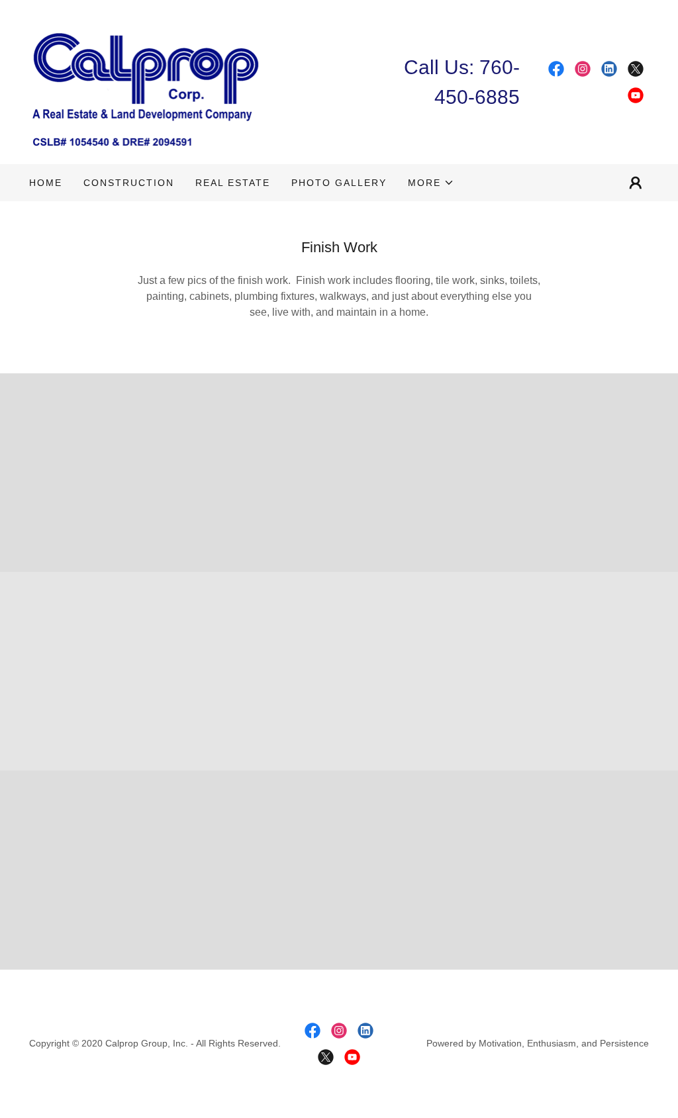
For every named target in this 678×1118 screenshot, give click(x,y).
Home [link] (45, 182)
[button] (431, 183)
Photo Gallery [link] (339, 182)
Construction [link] (128, 182)
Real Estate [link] (232, 182)
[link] (146, 81)
